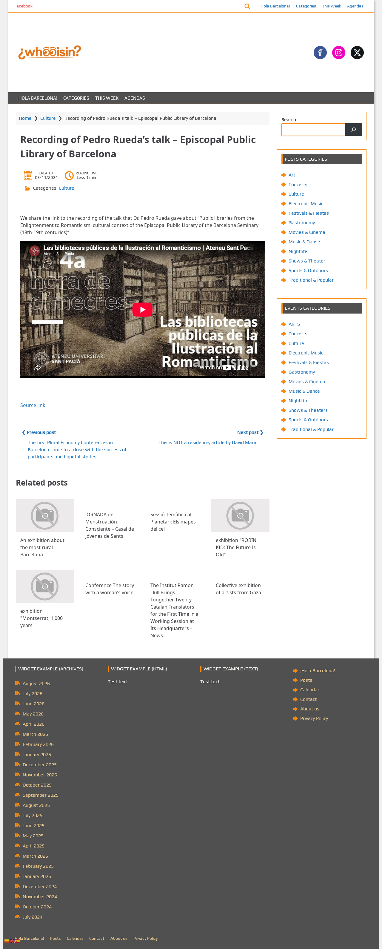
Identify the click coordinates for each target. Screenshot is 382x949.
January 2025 (37, 876)
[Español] (18, 941)
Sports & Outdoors (308, 270)
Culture (48, 118)
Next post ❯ (250, 432)
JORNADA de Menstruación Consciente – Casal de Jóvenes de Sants (109, 525)
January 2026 (37, 754)
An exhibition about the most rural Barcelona (42, 547)
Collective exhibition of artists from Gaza (238, 589)
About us (309, 709)
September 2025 (40, 795)
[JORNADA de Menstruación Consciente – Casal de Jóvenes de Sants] (110, 502)
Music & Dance (304, 391)
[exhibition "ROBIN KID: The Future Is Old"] (240, 515)
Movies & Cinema (307, 232)
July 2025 (32, 815)
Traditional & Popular (311, 280)
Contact (308, 699)
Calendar (309, 689)
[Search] (353, 129)
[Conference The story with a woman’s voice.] (110, 573)
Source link (32, 405)
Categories (306, 6)
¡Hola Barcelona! (274, 6)
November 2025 (40, 775)
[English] (12, 941)
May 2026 (33, 714)
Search (288, 119)
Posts (306, 680)
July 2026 (32, 693)
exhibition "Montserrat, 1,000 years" (41, 618)
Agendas (355, 6)
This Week (331, 6)
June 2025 (33, 825)
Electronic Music (306, 203)
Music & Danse (304, 242)
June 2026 (33, 704)
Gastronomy (302, 222)
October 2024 (37, 907)
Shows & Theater (307, 261)
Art (292, 175)
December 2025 (40, 764)
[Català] (7, 941)
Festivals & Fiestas (309, 213)
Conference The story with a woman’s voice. (110, 589)
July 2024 (32, 917)
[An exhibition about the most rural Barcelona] (45, 515)
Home (25, 118)
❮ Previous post (39, 432)
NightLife (299, 400)
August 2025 (36, 805)
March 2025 (35, 856)
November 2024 (40, 896)
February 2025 (38, 866)
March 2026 (35, 734)
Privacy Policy (314, 718)
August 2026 (36, 683)
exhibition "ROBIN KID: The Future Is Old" (236, 547)
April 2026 (33, 724)
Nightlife (298, 251)
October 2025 (37, 785)
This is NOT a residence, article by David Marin (208, 442)
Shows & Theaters (308, 410)
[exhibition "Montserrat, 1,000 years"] (45, 586)
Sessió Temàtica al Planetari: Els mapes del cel (173, 521)
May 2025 (33, 836)
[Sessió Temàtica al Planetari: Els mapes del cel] (175, 502)
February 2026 (38, 744)
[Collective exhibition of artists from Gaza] (240, 573)
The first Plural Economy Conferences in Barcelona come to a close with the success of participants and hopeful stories (77, 450)
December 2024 (40, 886)
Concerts (298, 184)
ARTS (294, 324)
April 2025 (33, 846)
